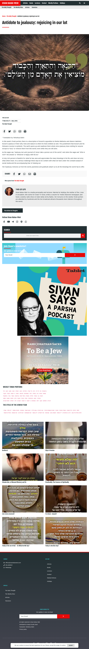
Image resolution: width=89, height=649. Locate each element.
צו (38, 396)
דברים (49, 401)
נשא (35, 398)
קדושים (17, 396)
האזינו (11, 401)
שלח (26, 398)
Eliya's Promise (49, 450)
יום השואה (14, 413)
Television (34, 7)
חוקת (18, 398)
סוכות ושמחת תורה (49, 410)
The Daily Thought (6, 7)
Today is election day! (52, 546)
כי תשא (13, 393)
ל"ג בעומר (34, 413)
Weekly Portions (53, 3)
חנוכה (56, 410)
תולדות (25, 391)
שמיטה (22, 410)
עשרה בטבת (62, 410)
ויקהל (8, 393)
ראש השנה (28, 410)
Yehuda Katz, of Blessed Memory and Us (14, 482)
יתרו (31, 393)
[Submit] (75, 255)
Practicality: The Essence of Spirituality (57, 482)
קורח (22, 398)
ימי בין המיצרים (67, 413)
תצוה (17, 393)
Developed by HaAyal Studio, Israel (28, 624)
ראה (38, 401)
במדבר (39, 398)
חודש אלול (78, 413)
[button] (79, 3)
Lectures (37, 3)
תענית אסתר (16, 410)
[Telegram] (13, 221)
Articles (25, 3)
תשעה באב (53, 413)
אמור (12, 396)
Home (3, 16)
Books (31, 3)
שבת (5, 410)
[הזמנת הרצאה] (52, 301)
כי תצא (29, 401)
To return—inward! (51, 514)
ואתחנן (45, 401)
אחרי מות (22, 396)
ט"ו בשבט (69, 410)
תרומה (21, 393)
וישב (13, 391)
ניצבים (19, 401)
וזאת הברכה (6, 401)
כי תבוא (24, 401)
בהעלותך (30, 398)
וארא (40, 393)
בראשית (44, 391)
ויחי (4, 391)
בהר (9, 396)
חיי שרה (30, 391)
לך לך (37, 391)
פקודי (4, 393)
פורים (74, 410)
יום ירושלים (41, 413)
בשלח (34, 393)
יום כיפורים (40, 410)
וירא (34, 391)
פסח (78, 410)
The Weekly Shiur (18, 7)
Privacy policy (23, 629)
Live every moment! (8, 514)
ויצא (21, 391)
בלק (15, 398)
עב (84, 3)
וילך (15, 401)
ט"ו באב (74, 413)
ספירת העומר (7, 413)
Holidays (62, 3)
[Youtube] (8, 221)
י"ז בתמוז (59, 413)
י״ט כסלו (9, 410)
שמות (44, 393)
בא (37, 393)
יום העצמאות (28, 413)
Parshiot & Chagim (11, 211)
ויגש (7, 391)
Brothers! (5, 450)
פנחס (12, 398)
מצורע (27, 396)
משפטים (26, 393)
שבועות (47, 413)
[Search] (83, 236)
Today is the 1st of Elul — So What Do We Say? (15, 546)
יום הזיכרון (21, 413)
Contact (44, 3)
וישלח (17, 391)
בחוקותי (5, 396)
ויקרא (41, 396)
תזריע (31, 396)
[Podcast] (21, 221)
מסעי (4, 398)
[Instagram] (17, 221)
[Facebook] (4, 221)
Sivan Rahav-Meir (10, 3)
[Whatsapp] (26, 221)
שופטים (34, 401)
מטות (8, 398)
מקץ (10, 391)
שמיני (35, 396)
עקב (41, 401)
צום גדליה (34, 410)
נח (40, 391)
